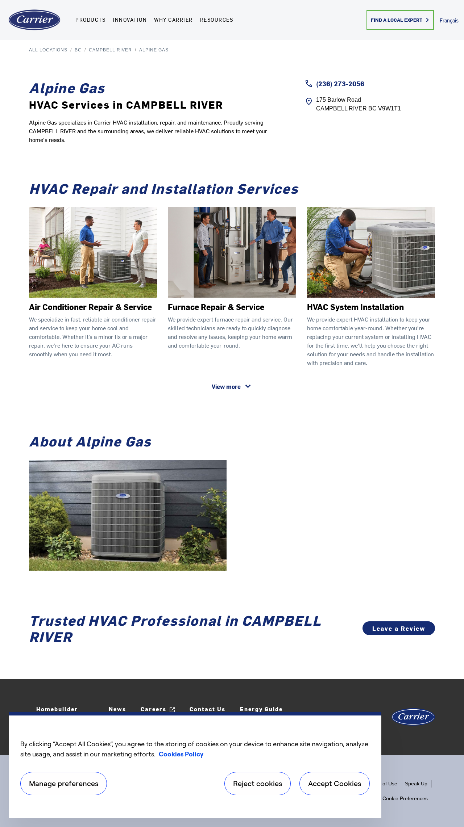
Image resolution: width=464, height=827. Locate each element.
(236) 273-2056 (340, 83)
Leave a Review (398, 628)
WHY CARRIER (173, 19)
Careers (153, 709)
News (117, 709)
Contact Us (207, 709)
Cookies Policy (181, 754)
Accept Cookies (334, 783)
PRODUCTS (90, 19)
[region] (195, 765)
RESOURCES (216, 19)
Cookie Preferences (405, 798)
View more (226, 386)
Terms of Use (382, 783)
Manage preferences (63, 783)
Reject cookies (257, 783)
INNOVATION (130, 19)
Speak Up (416, 783)
